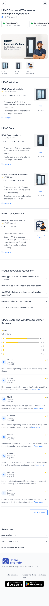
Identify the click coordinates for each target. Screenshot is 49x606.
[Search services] (45, 3)
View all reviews (38, 512)
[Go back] (4, 3)
